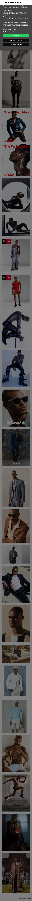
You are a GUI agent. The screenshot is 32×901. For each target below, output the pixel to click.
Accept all (16, 35)
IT (12, 29)
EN (15, 29)
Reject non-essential (16, 40)
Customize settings (16, 44)
